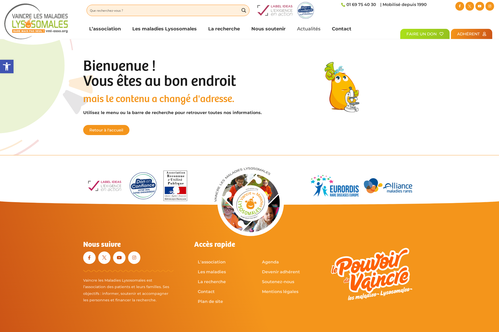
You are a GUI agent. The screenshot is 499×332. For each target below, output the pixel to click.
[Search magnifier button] (244, 10)
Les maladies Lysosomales (164, 28)
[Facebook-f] (459, 6)
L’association (105, 28)
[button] (7, 66)
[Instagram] (489, 6)
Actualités (308, 28)
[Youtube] (479, 6)
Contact (341, 28)
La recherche (224, 28)
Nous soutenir (268, 28)
